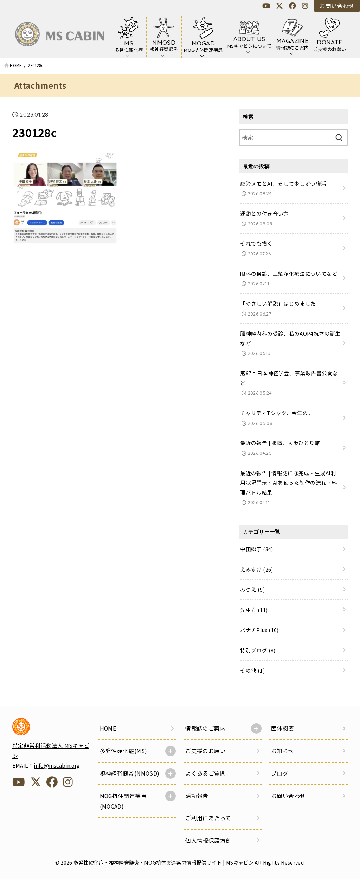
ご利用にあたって (208, 818)
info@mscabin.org (57, 766)
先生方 (254, 609)
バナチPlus (259, 629)
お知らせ (282, 751)
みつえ (252, 589)
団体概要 (282, 728)
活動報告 (196, 796)
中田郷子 (256, 549)
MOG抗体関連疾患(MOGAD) (123, 801)
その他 (252, 670)
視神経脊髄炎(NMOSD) (130, 773)
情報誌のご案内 (205, 728)
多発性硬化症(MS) (123, 751)
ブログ (279, 773)
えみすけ (256, 569)
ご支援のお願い (205, 751)
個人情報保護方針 (208, 840)
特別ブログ (257, 650)
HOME (108, 728)
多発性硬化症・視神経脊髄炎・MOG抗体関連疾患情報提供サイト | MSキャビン (163, 862)
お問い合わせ (337, 5)
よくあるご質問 (205, 773)
